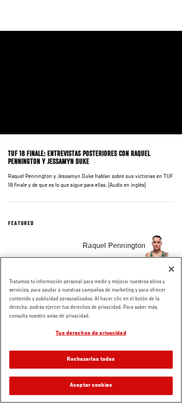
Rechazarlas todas (91, 359)
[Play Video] (91, 82)
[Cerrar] (171, 269)
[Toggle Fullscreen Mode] (163, 139)
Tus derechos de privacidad (91, 333)
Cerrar (166, 47)
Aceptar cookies (91, 385)
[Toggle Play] (18, 139)
